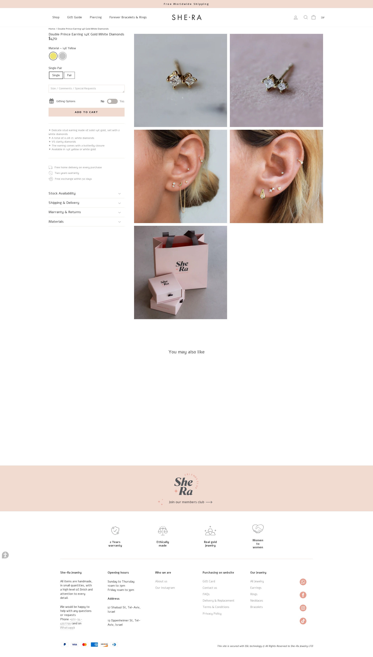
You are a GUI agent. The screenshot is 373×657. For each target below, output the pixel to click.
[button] (5, 555)
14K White (62, 56)
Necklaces (256, 601)
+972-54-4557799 (71, 621)
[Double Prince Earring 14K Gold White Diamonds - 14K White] (84, 448)
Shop (55, 17)
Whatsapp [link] (67, 628)
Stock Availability (62, 193)
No (102, 101)
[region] (186, 28)
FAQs (206, 594)
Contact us (210, 588)
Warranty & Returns (65, 212)
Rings (253, 594)
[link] (207, 4)
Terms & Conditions (216, 607)
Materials (56, 221)
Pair (69, 75)
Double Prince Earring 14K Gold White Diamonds (83, 28)
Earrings (255, 588)
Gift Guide (74, 17)
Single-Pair (55, 68)
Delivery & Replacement (218, 601)
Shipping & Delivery (64, 203)
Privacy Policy (212, 614)
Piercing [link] (96, 17)
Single (56, 75)
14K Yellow (53, 56)
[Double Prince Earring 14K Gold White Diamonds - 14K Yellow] (79, 448)
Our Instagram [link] (165, 588)
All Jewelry (257, 581)
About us (161, 581)
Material (62, 48)
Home (52, 28)
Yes (122, 101)
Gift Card (209, 581)
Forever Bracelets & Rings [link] (128, 17)
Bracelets (256, 607)
